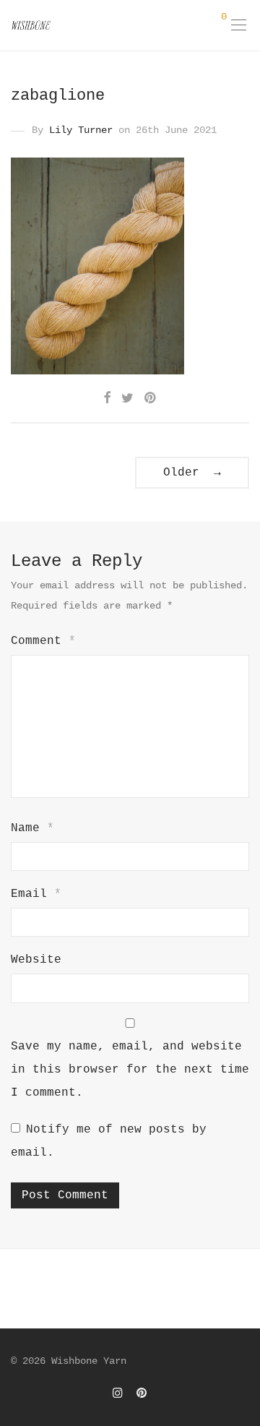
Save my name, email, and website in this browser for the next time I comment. (130, 1069)
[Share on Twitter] (127, 398)
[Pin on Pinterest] (150, 398)
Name (32, 828)
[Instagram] (118, 1393)
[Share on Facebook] (106, 398)
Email (36, 894)
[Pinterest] (142, 1393)
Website (36, 959)
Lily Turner (81, 130)
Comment (43, 641)
